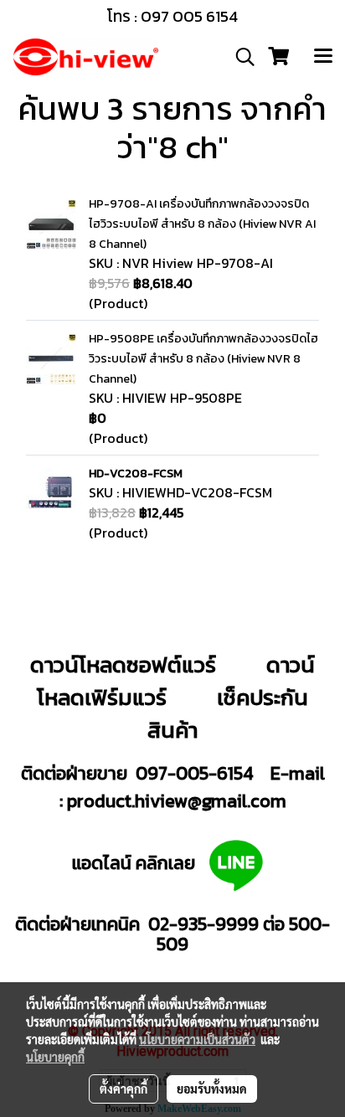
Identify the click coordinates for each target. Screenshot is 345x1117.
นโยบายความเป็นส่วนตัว (197, 1039)
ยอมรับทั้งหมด (212, 1088)
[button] (239, 57)
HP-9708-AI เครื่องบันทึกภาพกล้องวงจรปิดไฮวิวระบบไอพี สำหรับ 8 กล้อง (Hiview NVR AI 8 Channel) (202, 224)
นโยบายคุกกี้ (55, 1056)
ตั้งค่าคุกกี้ (123, 1088)
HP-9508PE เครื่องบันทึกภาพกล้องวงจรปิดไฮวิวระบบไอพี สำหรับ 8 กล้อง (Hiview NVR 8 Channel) (203, 359)
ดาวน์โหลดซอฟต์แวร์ (123, 664)
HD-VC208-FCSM (136, 473)
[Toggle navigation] (323, 57)
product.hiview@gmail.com (176, 801)
